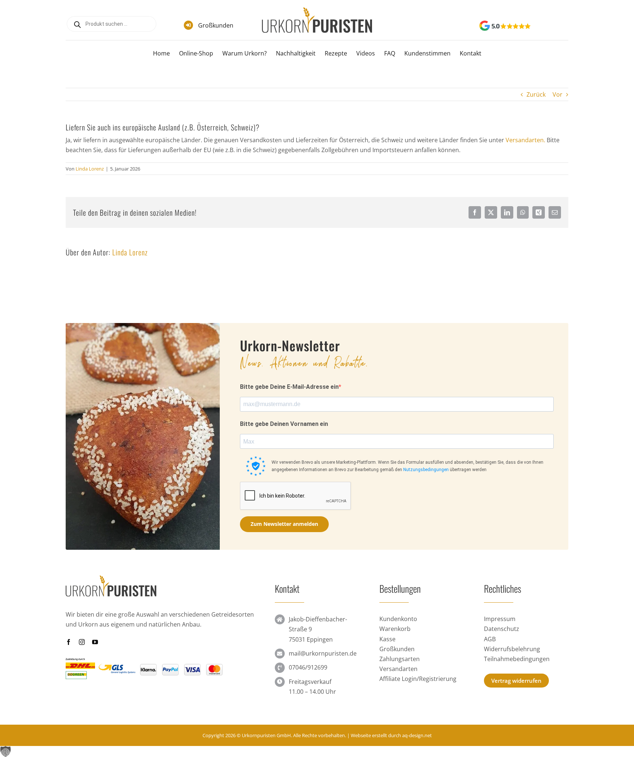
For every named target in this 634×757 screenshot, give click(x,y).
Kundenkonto (398, 619)
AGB (490, 639)
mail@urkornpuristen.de (323, 653)
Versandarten (398, 669)
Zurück (536, 94)
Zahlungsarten (399, 659)
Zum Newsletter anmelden (284, 523)
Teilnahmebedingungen (517, 659)
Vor (557, 94)
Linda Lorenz (90, 168)
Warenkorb (395, 629)
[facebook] (69, 642)
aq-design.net (417, 735)
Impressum (499, 619)
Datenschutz (501, 629)
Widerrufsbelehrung (512, 649)
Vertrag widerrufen (516, 680)
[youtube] (95, 642)
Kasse (387, 639)
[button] (317, 751)
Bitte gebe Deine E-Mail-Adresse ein (289, 386)
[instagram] (82, 642)
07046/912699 (308, 667)
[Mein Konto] (552, 27)
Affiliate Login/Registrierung (417, 679)
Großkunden (215, 25)
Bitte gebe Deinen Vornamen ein (284, 423)
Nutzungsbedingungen (426, 469)
